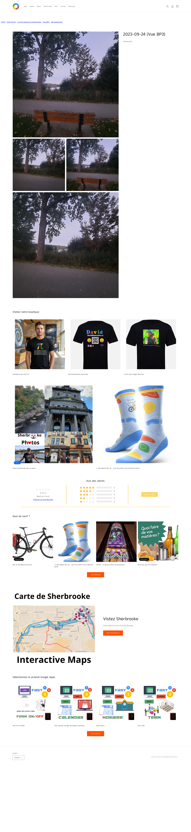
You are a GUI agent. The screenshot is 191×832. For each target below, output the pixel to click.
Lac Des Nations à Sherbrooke (29, 22)
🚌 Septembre (57, 22)
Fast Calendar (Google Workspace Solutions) (69, 726)
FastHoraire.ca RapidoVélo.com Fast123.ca (167, 757)
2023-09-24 (11, 22)
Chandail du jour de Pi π (21, 374)
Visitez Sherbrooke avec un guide (24, 468)
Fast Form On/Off (19, 726)
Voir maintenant (113, 633)
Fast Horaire (100, 726)
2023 (3, 22)
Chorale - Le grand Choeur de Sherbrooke (110, 565)
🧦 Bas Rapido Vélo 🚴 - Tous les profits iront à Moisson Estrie (118, 468)
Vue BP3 (46, 22)
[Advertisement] (66, 799)
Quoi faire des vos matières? (148, 565)
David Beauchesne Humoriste (78, 374)
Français (17, 757)
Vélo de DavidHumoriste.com (22, 565)
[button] (167, 6)
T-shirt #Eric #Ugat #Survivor (134, 374)
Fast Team (141, 726)
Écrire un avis (149, 494)
